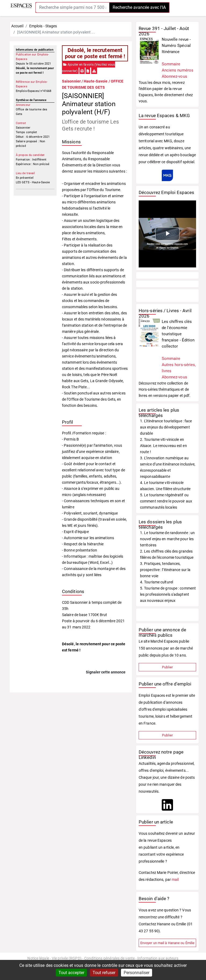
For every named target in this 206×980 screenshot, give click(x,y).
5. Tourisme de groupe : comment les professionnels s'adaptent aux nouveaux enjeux (168, 594)
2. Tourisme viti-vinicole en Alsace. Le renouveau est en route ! (163, 445)
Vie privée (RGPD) (67, 958)
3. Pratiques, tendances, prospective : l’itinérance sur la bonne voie (165, 569)
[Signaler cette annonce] (94, 71)
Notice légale (38, 958)
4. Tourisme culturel (156, 582)
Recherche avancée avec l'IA (139, 7)
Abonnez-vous (174, 76)
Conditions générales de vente (109, 958)
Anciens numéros (178, 70)
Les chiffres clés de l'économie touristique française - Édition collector (178, 334)
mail (175, 879)
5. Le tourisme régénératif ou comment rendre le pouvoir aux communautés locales (166, 501)
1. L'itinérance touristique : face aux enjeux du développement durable (166, 427)
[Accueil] (21, 6)
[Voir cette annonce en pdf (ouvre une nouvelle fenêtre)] (88, 71)
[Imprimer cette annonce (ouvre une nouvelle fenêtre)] (82, 71)
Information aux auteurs (157, 958)
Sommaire (171, 64)
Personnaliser (136, 972)
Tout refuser (104, 972)
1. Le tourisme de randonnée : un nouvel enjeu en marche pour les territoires (167, 539)
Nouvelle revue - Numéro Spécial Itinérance (176, 45)
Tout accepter (71, 972)
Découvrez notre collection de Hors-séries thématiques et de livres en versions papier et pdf (164, 389)
